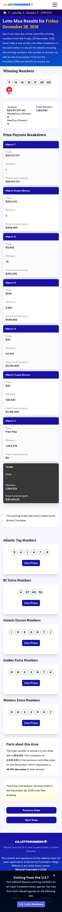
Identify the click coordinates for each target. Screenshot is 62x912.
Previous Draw (31, 810)
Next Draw (31, 820)
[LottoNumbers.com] (4, 12)
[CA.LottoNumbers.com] (18, 7)
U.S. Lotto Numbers (31, 904)
